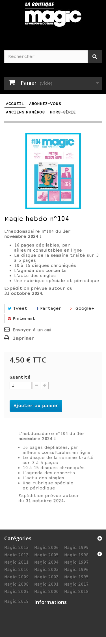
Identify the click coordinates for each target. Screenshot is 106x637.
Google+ (84, 308)
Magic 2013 (16, 547)
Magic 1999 (76, 547)
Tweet (19, 308)
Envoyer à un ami (32, 329)
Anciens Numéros (25, 112)
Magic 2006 (46, 547)
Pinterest (23, 318)
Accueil (15, 103)
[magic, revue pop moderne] (53, 18)
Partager (49, 308)
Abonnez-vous (45, 103)
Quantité (20, 377)
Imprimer (23, 338)
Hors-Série (63, 112)
